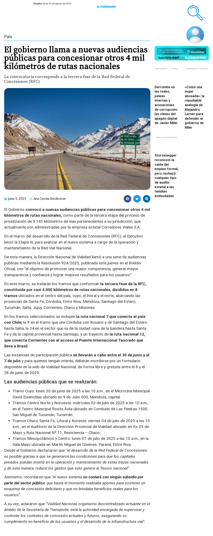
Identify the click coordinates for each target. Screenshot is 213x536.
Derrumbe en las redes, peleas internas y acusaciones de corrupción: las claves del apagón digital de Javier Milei (166, 105)
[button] (127, 199)
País (8, 36)
